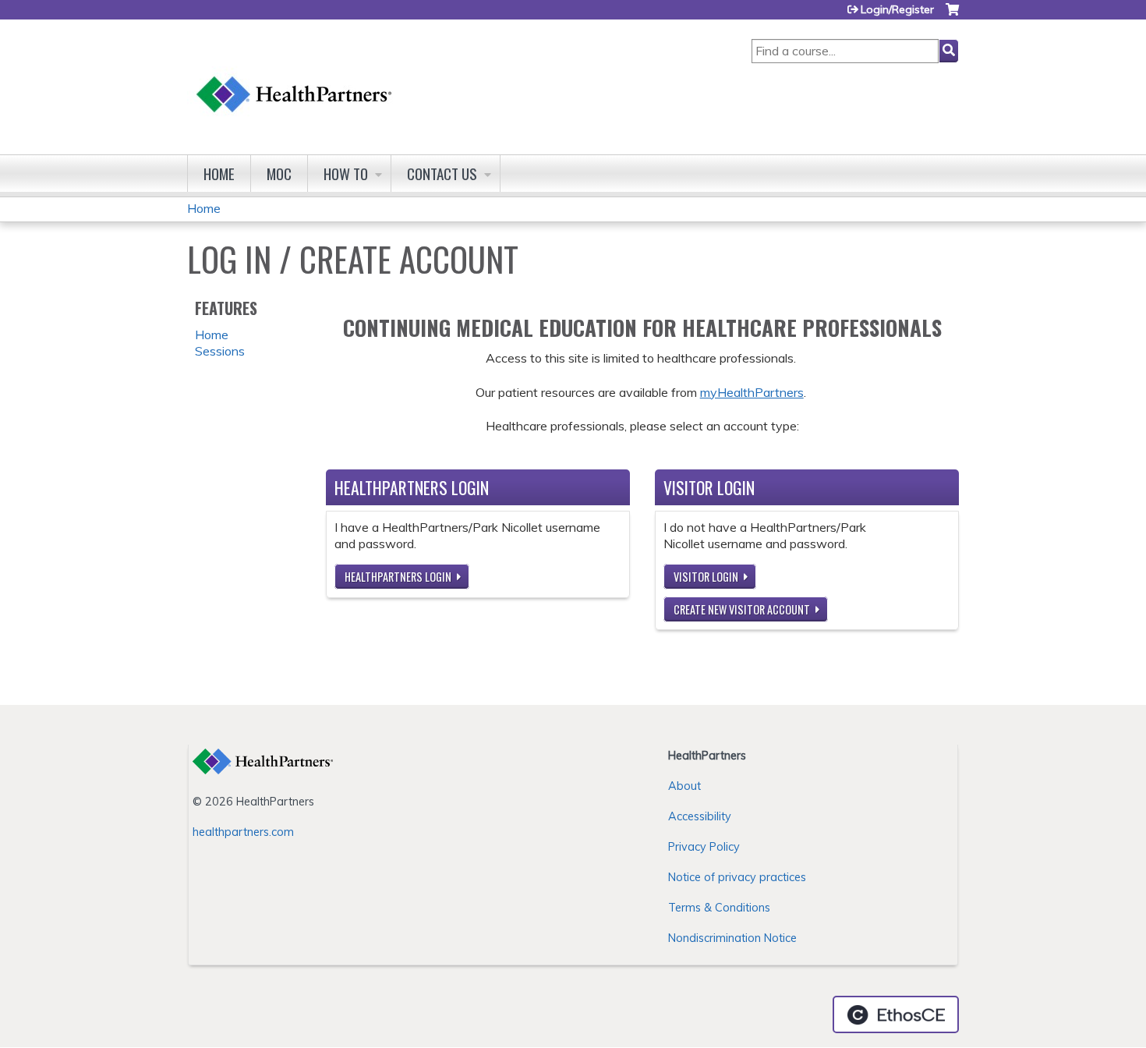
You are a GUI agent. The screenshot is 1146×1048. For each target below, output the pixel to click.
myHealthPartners (752, 392)
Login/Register (897, 9)
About (684, 786)
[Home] (294, 79)
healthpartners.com (243, 832)
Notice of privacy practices (737, 877)
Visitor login (706, 576)
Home (219, 173)
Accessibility (699, 816)
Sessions (220, 351)
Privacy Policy (704, 847)
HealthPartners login (398, 576)
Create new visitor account (742, 609)
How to (346, 173)
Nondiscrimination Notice (732, 938)
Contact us (442, 173)
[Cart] (952, 15)
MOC (279, 173)
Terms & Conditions (719, 908)
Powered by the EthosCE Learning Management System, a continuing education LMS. (896, 1014)
